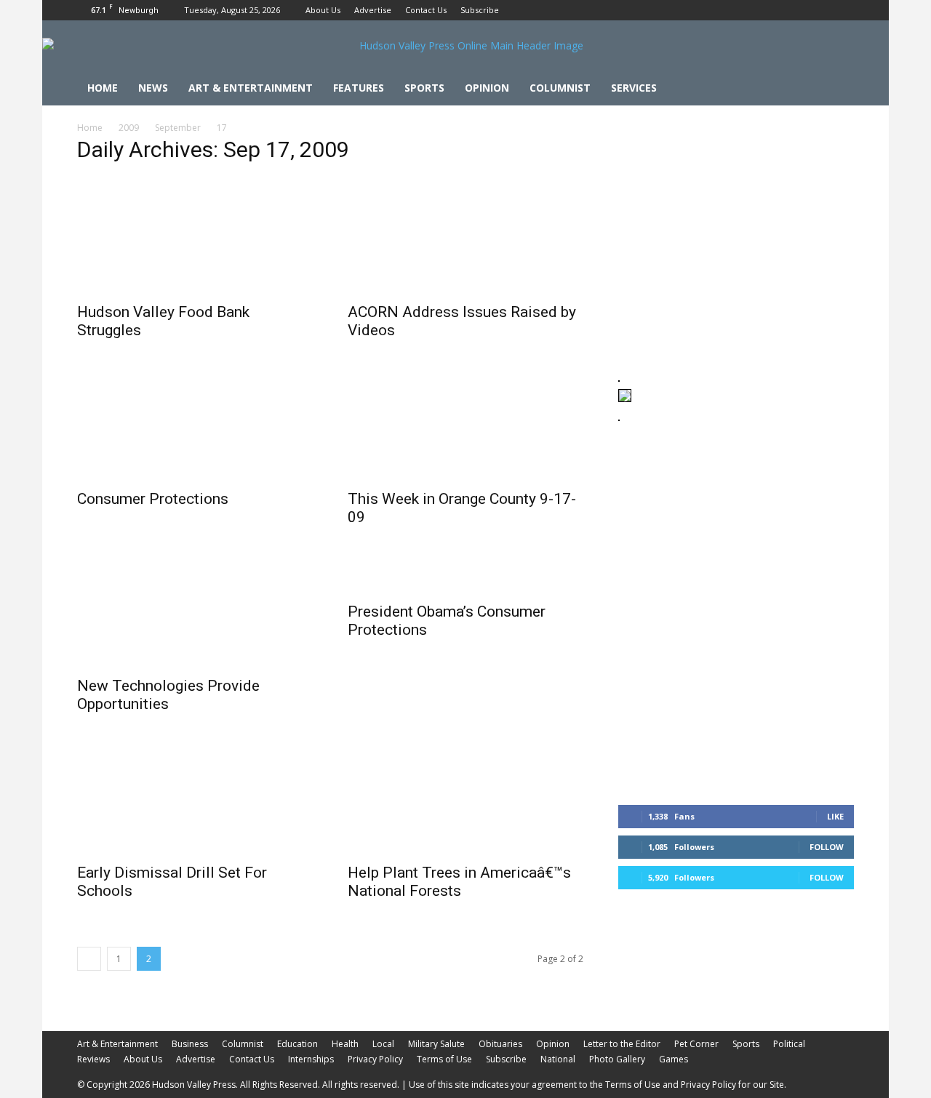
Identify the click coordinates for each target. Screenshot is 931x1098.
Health (345, 1044)
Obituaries (500, 1044)
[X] (843, 10)
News (153, 88)
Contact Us (426, 9)
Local (383, 1044)
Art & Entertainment (250, 88)
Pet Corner (696, 1044)
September (178, 127)
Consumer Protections (152, 499)
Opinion (487, 88)
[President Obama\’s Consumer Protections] (465, 572)
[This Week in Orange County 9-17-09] (465, 422)
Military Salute (436, 1044)
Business (190, 1044)
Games (673, 1059)
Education (297, 1044)
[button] (836, 89)
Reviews (93, 1059)
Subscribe (479, 9)
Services (634, 88)
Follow (827, 846)
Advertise (372, 9)
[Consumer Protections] (195, 422)
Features (358, 88)
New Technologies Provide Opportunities (168, 695)
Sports (424, 88)
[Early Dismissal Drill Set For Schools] (195, 796)
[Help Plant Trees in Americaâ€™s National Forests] (465, 796)
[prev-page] (89, 959)
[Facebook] (795, 10)
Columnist (560, 88)
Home (102, 88)
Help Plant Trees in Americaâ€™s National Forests (459, 881)
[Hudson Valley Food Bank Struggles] (195, 235)
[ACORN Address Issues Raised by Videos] (465, 235)
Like (835, 816)
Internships (311, 1059)
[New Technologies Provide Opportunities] (195, 609)
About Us (322, 9)
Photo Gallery (617, 1059)
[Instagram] (819, 10)
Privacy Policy (375, 1059)
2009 (129, 127)
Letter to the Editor (621, 1044)
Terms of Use (444, 1059)
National (557, 1059)
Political (789, 1044)
